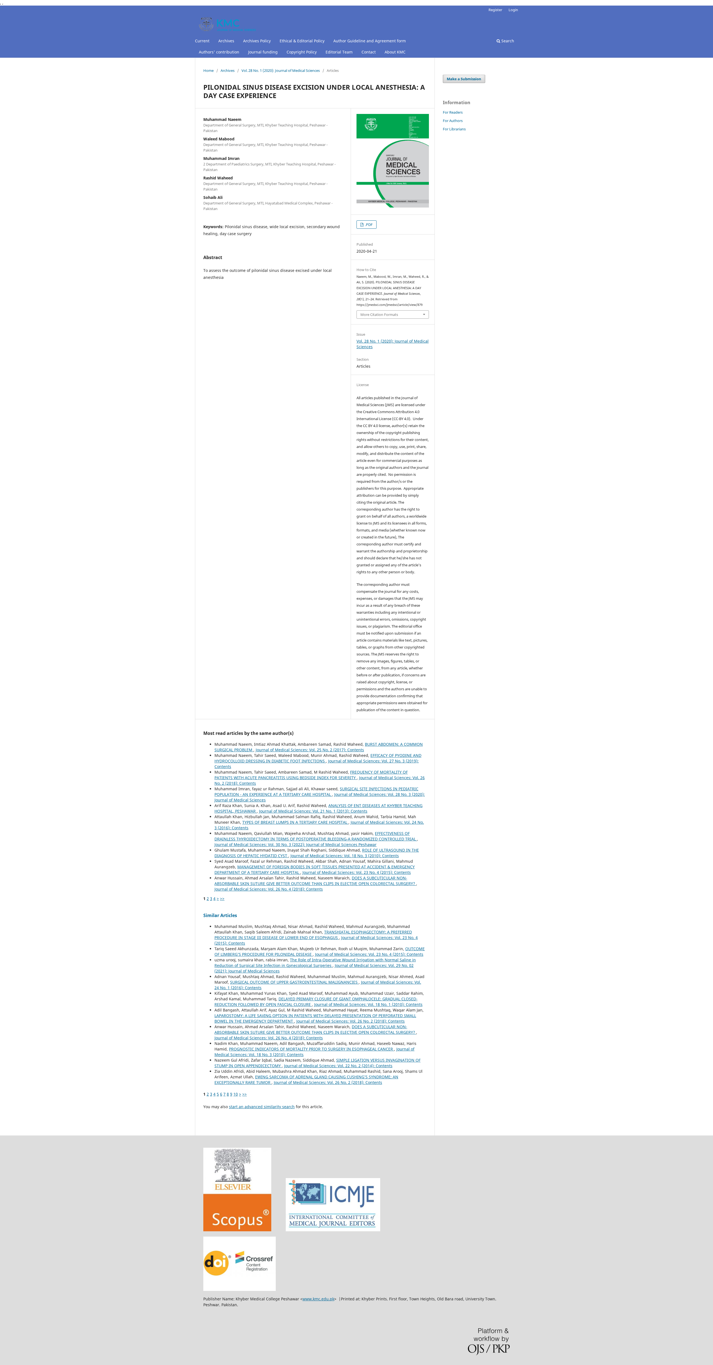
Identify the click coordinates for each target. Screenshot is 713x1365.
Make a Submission (464, 78)
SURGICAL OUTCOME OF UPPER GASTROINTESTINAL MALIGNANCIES (294, 982)
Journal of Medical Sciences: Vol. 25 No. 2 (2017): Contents (310, 749)
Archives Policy (257, 40)
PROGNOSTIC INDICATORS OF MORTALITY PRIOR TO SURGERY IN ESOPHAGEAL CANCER (311, 1049)
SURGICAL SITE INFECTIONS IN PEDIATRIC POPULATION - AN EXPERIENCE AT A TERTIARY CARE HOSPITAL (316, 791)
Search (507, 40)
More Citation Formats (379, 314)
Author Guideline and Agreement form (369, 40)
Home (208, 70)
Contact (369, 52)
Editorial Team (339, 52)
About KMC (395, 52)
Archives (226, 40)
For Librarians (454, 128)
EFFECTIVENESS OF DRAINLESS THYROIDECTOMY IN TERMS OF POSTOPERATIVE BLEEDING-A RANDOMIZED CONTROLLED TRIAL (315, 836)
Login (513, 9)
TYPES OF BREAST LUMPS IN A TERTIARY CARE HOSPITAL (295, 822)
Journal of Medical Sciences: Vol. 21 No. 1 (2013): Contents (313, 811)
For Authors (453, 120)
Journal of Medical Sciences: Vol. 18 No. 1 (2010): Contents (368, 1004)
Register (495, 9)
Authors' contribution (219, 52)
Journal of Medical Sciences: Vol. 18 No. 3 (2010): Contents (344, 855)
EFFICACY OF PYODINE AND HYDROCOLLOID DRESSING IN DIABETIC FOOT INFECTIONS (317, 758)
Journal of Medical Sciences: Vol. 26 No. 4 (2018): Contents (268, 889)
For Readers (453, 112)
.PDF (368, 224)
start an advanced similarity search (262, 1106)
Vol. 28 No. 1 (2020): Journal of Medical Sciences (280, 70)
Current (202, 40)
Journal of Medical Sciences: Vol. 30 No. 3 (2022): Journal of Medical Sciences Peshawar (295, 844)
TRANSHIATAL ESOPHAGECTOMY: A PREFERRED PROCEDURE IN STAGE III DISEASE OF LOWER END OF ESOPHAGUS (313, 934)
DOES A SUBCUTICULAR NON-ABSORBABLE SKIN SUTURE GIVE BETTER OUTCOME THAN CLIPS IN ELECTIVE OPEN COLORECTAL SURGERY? (315, 880)
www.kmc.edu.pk (318, 1298)
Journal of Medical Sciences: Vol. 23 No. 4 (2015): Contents (356, 872)
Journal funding (263, 52)
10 (235, 1094)
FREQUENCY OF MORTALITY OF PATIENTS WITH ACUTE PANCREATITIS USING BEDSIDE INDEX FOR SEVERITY (311, 774)
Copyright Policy (302, 52)
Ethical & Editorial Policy (302, 40)
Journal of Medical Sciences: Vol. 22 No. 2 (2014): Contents (338, 1065)
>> (222, 898)
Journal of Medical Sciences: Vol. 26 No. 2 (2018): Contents (350, 1021)
